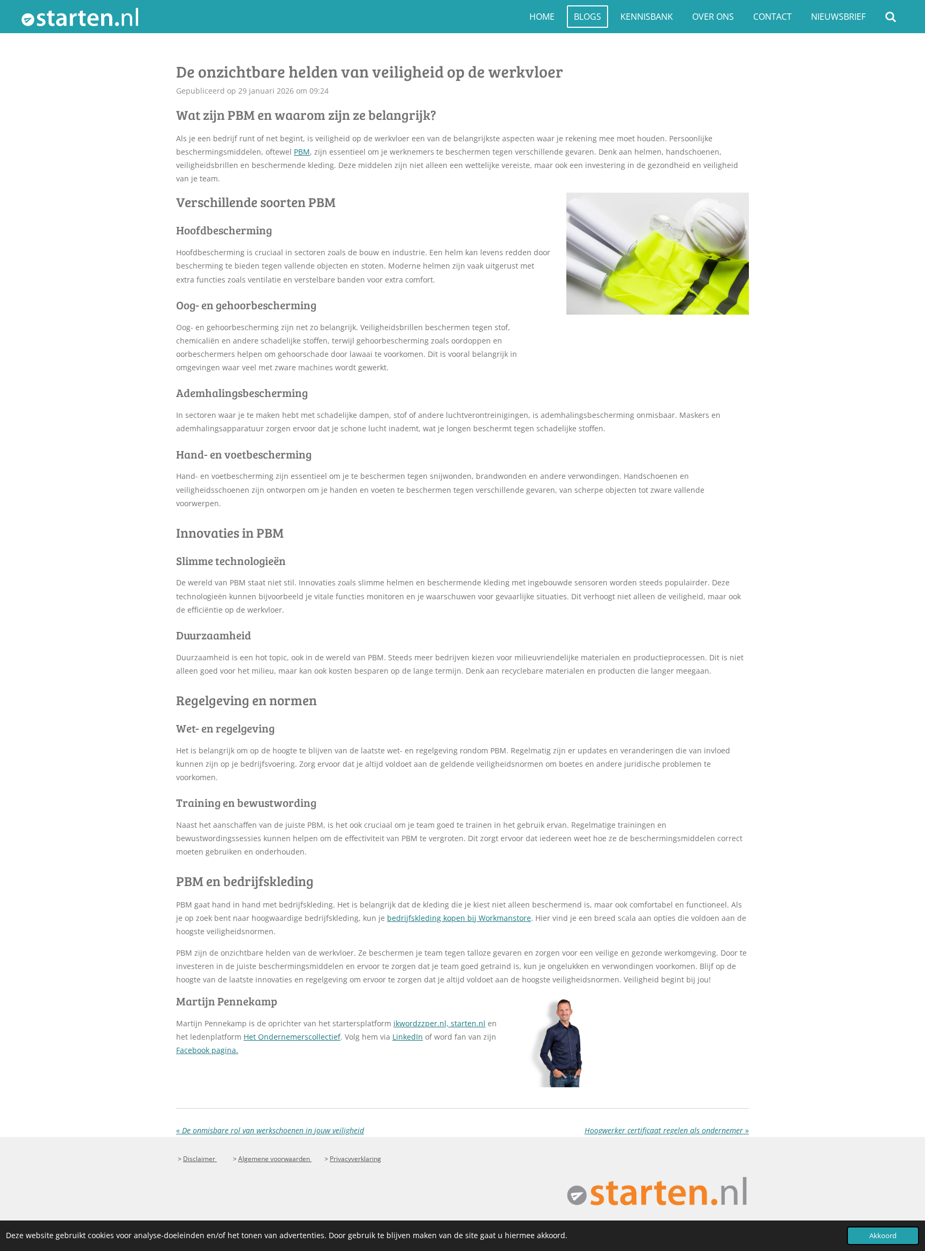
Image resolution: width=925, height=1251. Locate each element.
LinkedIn (407, 1037)
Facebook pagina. (207, 1050)
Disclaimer (200, 1159)
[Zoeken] (891, 16)
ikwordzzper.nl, (422, 1023)
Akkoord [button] (883, 1235)
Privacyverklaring (355, 1159)
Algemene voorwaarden (275, 1159)
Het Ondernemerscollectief (292, 1037)
